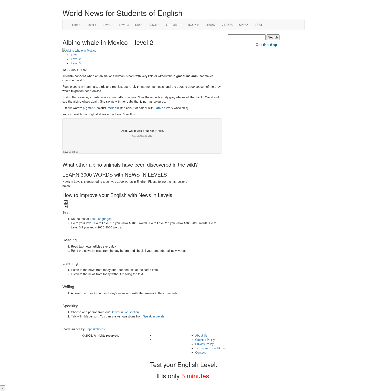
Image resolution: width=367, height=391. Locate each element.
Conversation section (125, 312)
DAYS (138, 25)
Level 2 (108, 25)
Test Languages (101, 219)
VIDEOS (227, 25)
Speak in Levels (153, 316)
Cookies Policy (205, 339)
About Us (201, 335)
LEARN (210, 25)
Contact (200, 352)
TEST (259, 25)
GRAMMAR (174, 25)
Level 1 (91, 25)
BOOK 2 (193, 25)
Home (76, 25)
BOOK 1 (154, 25)
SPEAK (243, 25)
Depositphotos (95, 329)
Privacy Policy (204, 344)
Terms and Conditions (210, 348)
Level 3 (124, 25)
